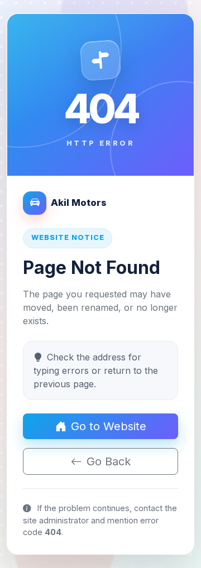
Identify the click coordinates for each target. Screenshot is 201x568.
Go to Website (108, 426)
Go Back (109, 461)
